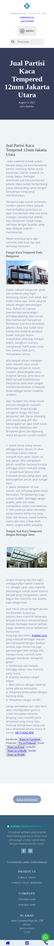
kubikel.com (39, 635)
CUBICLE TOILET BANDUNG (27, 883)
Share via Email (15, 747)
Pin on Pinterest (27, 743)
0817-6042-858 (24, 732)
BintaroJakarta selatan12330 (27, 926)
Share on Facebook (29, 739)
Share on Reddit (16, 754)
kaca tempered (27, 799)
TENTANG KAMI (27, 899)
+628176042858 (27, 21)
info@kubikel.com (27, 17)
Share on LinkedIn (17, 750)
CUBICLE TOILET (27, 877)
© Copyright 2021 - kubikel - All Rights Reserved (27, 862)
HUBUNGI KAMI (27, 905)
